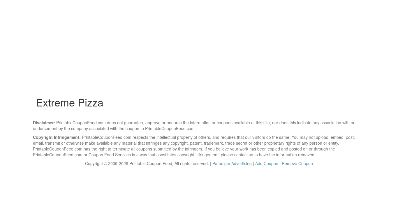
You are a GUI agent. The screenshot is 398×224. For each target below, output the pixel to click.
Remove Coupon (297, 163)
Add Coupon (266, 163)
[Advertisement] (199, 49)
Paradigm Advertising (232, 163)
